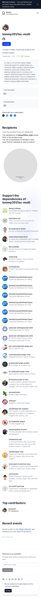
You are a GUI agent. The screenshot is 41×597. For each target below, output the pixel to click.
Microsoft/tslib (14, 247)
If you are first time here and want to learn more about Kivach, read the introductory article (17, 4)
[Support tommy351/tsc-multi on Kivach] (11, 115)
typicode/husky (14, 392)
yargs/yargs (13, 257)
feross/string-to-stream (17, 229)
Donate (6, 44)
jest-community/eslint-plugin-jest (21, 346)
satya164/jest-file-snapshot (18, 409)
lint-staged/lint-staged (17, 421)
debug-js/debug (14, 208)
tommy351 (12, 509)
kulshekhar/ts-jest (15, 439)
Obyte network (25, 529)
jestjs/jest (12, 401)
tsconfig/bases (14, 267)
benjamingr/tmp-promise (18, 429)
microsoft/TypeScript (16, 486)
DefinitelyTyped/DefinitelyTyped (20, 277)
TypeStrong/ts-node (16, 452)
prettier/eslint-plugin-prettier (19, 363)
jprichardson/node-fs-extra (18, 380)
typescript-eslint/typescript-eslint (21, 328)
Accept (8, 590)
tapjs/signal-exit (14, 218)
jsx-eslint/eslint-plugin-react (19, 371)
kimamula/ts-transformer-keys (20, 464)
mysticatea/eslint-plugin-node (19, 355)
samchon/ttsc (13, 474)
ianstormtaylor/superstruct (18, 237)
